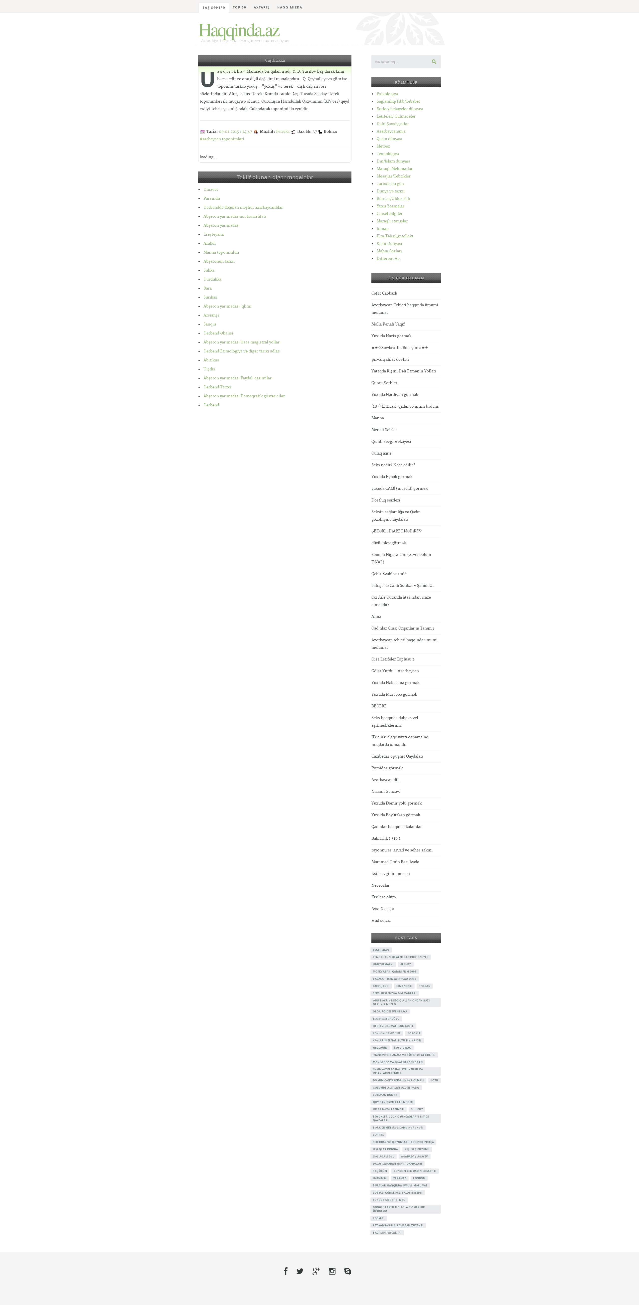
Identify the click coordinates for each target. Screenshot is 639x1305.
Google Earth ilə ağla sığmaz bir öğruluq (399, 1209)
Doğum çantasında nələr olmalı (398, 1080)
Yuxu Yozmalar (390, 206)
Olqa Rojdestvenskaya (390, 1011)
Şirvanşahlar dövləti (390, 359)
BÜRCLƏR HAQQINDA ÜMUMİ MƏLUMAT (400, 1185)
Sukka (208, 270)
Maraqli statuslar (392, 221)
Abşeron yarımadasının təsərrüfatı (234, 216)
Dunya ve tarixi (391, 191)
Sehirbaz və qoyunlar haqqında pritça (403, 1142)
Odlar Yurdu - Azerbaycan (395, 671)
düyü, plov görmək (388, 543)
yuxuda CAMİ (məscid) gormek (399, 488)
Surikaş (210, 297)
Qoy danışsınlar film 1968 (393, 1102)
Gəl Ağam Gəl (383, 1156)
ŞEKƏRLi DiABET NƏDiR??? (396, 531)
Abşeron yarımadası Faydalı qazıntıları (238, 378)
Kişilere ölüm (383, 897)
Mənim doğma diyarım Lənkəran (398, 1062)
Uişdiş (209, 369)
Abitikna (211, 360)
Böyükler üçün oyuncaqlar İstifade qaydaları (401, 1118)
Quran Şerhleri (385, 383)
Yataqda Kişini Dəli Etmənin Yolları (403, 371)
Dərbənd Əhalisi (218, 333)
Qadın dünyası (389, 139)
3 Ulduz (417, 1109)
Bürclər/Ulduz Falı (393, 198)
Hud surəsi (381, 920)
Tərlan (424, 986)
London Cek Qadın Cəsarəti (415, 1171)
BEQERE (379, 706)
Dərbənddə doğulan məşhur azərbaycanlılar (243, 207)
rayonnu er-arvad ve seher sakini (402, 850)
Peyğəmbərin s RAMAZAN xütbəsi (398, 1225)
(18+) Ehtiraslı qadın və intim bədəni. (405, 406)
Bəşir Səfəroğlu (386, 1018)
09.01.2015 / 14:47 (235, 131)
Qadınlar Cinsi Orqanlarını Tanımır (402, 628)
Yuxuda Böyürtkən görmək (395, 815)
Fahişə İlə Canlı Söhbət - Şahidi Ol (402, 585)
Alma (376, 616)
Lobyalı (378, 1218)
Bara (207, 288)
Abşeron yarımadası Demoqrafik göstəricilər (244, 396)
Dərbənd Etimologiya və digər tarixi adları (241, 351)
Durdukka (212, 279)
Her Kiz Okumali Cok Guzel (393, 1026)
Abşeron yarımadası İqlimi (227, 306)
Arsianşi (211, 315)
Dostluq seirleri (385, 500)
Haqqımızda (289, 7)
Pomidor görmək (387, 768)
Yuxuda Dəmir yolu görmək (396, 803)
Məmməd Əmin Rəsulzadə (395, 862)
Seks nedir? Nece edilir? (393, 465)
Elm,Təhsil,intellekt (395, 236)
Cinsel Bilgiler (390, 213)
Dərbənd (211, 405)
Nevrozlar (380, 885)
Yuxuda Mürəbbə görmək (394, 694)
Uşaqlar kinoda (385, 1149)
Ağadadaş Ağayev (414, 1156)
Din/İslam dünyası (393, 161)
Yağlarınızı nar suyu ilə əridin (397, 1040)
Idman (383, 228)
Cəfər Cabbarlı (384, 293)
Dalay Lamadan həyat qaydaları (397, 1163)
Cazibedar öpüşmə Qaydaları (397, 756)
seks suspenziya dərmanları (394, 993)
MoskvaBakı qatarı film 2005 (394, 971)
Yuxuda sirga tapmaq (389, 1200)
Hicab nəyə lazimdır (388, 1109)
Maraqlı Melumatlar (395, 168)
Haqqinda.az (238, 28)
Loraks (378, 1135)
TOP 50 (239, 7)
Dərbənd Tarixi (217, 387)
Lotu (434, 1080)
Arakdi (209, 243)
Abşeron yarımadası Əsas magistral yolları (242, 342)
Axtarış (262, 7)
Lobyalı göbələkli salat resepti (397, 1192)
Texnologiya (388, 154)
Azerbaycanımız (391, 131)
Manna (377, 418)
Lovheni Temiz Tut (387, 1033)
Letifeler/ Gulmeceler (396, 116)
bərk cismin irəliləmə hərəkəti (398, 1127)
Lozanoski (404, 986)
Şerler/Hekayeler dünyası (400, 109)
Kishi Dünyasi (389, 243)
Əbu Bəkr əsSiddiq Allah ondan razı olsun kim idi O (401, 1002)
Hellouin (380, 1047)
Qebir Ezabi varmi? (388, 574)
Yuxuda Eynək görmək (391, 477)
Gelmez (405, 964)
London (419, 1178)
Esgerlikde (381, 950)
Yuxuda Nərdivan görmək (394, 394)
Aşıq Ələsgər (382, 909)
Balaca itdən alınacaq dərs (394, 978)
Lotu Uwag (402, 1047)
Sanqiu (209, 324)
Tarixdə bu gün (390, 183)
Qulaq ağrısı (382, 453)
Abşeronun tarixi (219, 261)
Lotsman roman (385, 1095)
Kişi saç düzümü (417, 1149)
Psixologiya (387, 94)
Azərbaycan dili (385, 780)
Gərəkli (414, 1033)
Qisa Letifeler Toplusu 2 (393, 659)
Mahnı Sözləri (389, 251)
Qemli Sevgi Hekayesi (391, 441)
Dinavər (210, 189)
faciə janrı (381, 986)
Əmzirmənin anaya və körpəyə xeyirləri (404, 1055)
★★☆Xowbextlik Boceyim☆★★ (399, 347)
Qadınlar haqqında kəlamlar (396, 826)
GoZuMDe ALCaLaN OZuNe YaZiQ (396, 1087)
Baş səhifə (213, 7)
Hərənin (379, 1178)
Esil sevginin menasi (390, 873)
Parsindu (211, 198)
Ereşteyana (213, 234)
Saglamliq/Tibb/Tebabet (398, 101)
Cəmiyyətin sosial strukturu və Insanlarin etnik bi (398, 1071)
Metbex (383, 146)
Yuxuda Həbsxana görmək (395, 682)
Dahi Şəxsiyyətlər (393, 124)
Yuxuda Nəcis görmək (391, 336)
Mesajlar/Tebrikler (394, 176)
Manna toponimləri (221, 252)
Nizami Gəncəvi (385, 791)
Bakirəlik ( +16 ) (385, 838)
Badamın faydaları (387, 1232)
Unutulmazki (383, 964)
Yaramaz (399, 1178)
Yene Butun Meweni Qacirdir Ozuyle (400, 957)
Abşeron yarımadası (221, 225)
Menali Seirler (384, 430)
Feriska (283, 131)
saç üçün (380, 1171)
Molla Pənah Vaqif (388, 324)
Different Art (389, 258)
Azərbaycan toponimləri (222, 139)
